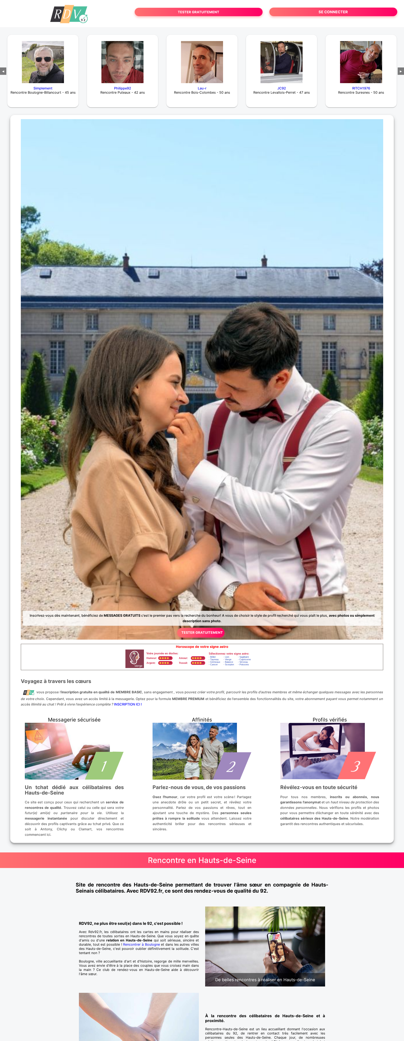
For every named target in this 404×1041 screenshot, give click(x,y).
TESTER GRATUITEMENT (198, 12)
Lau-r (202, 88)
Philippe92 (122, 88)
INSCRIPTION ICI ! (128, 704)
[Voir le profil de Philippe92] (122, 59)
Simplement (42, 88)
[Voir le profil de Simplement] (42, 59)
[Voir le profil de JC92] (281, 59)
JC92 (281, 88)
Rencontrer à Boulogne (141, 944)
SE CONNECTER (333, 12)
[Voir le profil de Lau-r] (202, 59)
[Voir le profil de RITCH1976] (361, 59)
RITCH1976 (361, 88)
